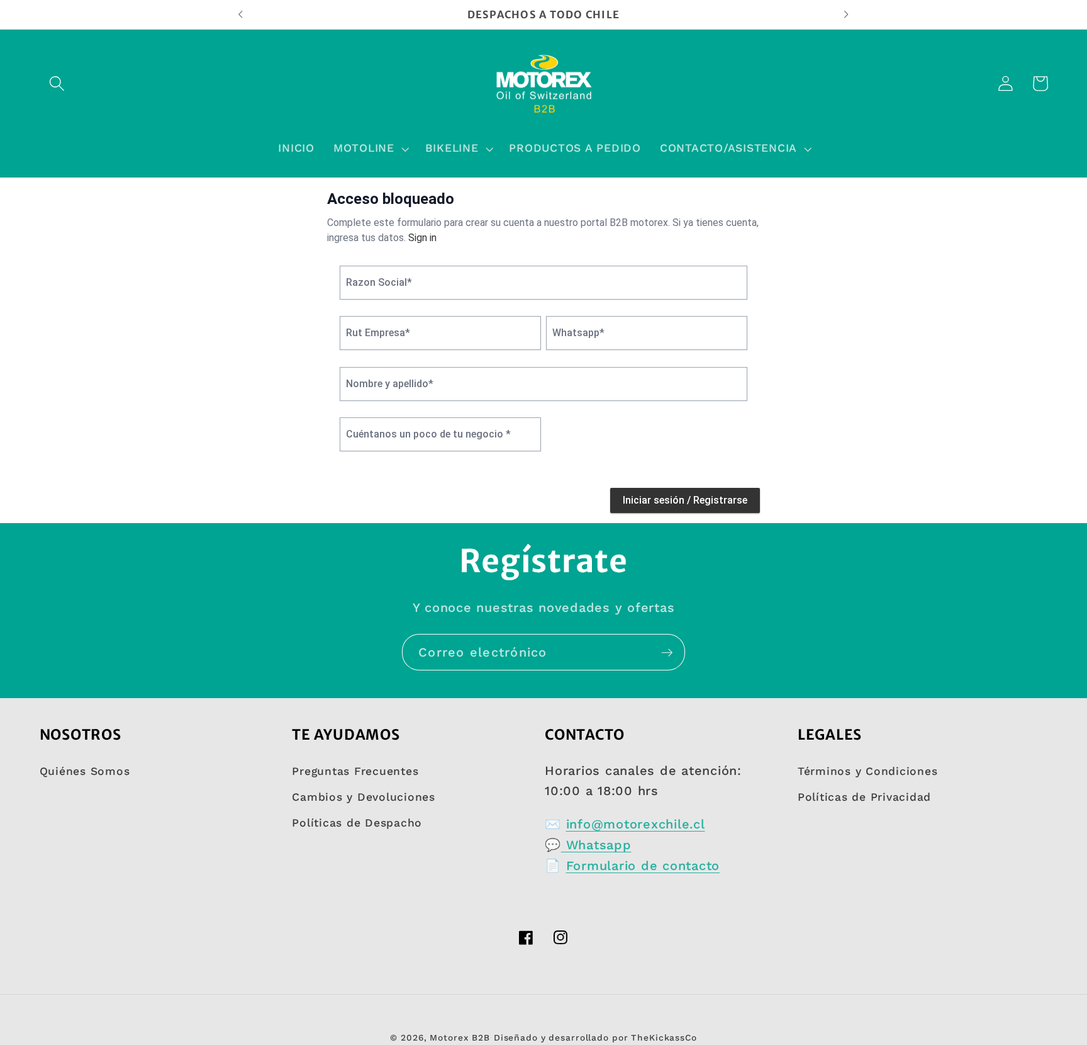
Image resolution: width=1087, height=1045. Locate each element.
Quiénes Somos (85, 771)
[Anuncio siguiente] (846, 14)
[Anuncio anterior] (241, 14)
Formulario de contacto (643, 865)
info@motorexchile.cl (635, 824)
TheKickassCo (664, 1037)
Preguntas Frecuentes (355, 771)
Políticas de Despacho (357, 822)
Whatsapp (596, 844)
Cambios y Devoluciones (363, 797)
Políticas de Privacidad (864, 797)
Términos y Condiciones (868, 771)
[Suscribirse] (667, 652)
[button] (57, 83)
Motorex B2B (460, 1037)
